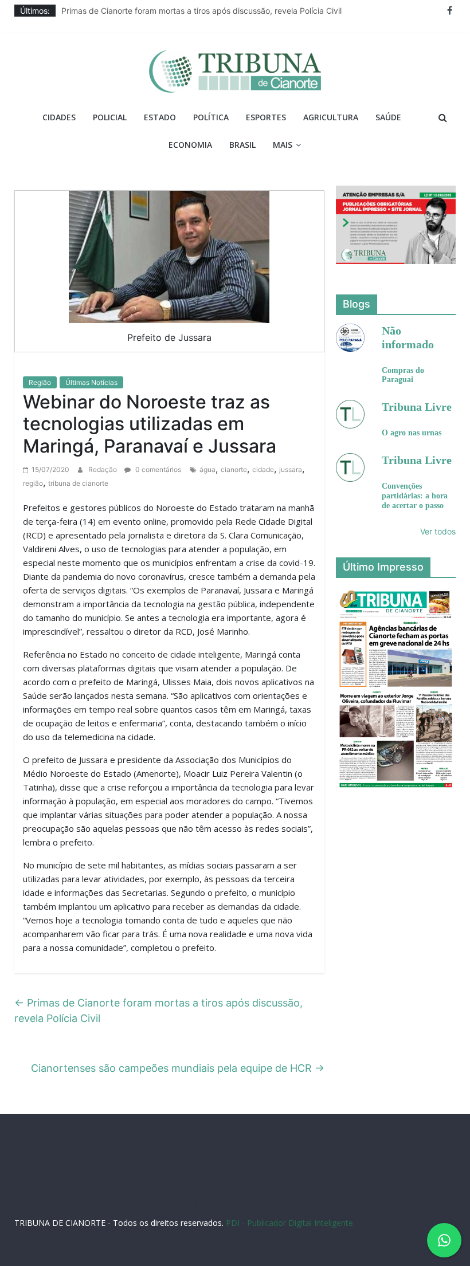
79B (105, 1191)
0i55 (245, 1203)
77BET (146, 1191)
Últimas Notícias (91, 382)
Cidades (59, 117)
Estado (160, 117)
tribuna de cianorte (78, 483)
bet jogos (388, 1191)
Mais (282, 144)
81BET (196, 1191)
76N (217, 1191)
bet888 (357, 1191)
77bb (294, 1203)
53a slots (344, 1203)
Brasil (242, 144)
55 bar (223, 1203)
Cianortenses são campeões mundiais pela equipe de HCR (177, 1068)
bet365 (143, 1203)
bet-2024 (423, 1191)
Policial (110, 117)
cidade (263, 469)
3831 (124, 1191)
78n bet (269, 1203)
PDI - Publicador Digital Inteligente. (290, 1222)
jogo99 (256, 1191)
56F (88, 1191)
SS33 (70, 1191)
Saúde (388, 117)
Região (40, 382)
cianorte (234, 469)
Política (211, 117)
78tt (234, 1191)
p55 (201, 1203)
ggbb (316, 1203)
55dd (332, 1191)
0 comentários (157, 469)
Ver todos (438, 531)
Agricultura (330, 117)
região (33, 483)
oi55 (184, 1203)
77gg (311, 1191)
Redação (103, 469)
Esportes (266, 117)
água (207, 469)
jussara (290, 469)
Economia (190, 144)
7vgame (286, 1191)
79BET (171, 1191)
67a (166, 1203)
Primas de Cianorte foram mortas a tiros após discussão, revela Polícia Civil (201, 10)
